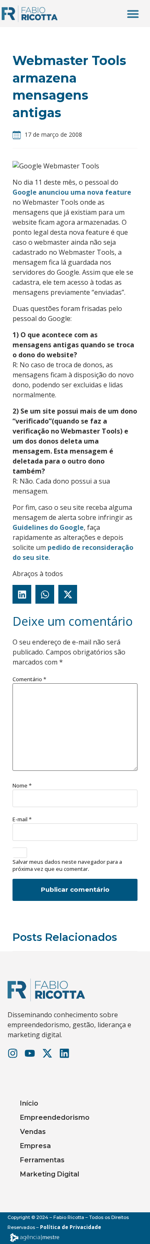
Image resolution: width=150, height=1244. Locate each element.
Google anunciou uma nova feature (71, 192)
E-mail (22, 819)
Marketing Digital (49, 1174)
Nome (22, 785)
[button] (133, 13)
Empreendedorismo (55, 1117)
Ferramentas (42, 1160)
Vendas (33, 1132)
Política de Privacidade (70, 1227)
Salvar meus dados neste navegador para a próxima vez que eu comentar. (67, 865)
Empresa (35, 1146)
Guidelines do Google (48, 527)
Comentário (29, 679)
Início (29, 1103)
